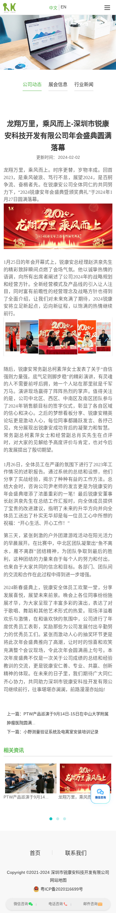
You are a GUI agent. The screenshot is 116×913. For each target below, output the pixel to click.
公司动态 (32, 84)
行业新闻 (83, 84)
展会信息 (58, 84)
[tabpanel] (31, 782)
